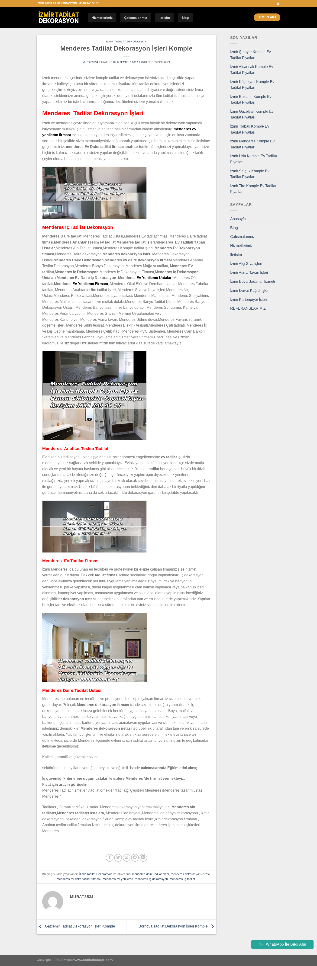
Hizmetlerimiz (102, 17)
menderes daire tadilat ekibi (150, 874)
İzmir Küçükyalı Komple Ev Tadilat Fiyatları (252, 85)
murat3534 (90, 62)
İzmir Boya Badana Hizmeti (252, 281)
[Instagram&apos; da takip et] (278, 3)
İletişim (164, 17)
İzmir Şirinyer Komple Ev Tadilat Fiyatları (250, 55)
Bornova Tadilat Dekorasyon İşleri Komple (174, 926)
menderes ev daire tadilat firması (79, 879)
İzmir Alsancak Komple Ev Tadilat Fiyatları (251, 70)
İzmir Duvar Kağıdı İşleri (249, 290)
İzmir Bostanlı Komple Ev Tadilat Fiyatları (251, 100)
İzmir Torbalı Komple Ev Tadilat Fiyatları (249, 129)
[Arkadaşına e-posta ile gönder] (126, 858)
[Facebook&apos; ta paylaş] (109, 858)
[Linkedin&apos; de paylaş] (143, 858)
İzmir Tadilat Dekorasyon (126, 41)
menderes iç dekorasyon (151, 879)
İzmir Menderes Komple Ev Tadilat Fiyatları (252, 144)
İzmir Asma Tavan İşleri (249, 273)
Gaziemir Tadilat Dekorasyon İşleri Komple (79, 926)
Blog (185, 17)
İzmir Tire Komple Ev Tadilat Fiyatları (253, 189)
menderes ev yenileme (118, 879)
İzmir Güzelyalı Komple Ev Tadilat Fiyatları (252, 114)
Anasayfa (238, 219)
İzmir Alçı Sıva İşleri (246, 264)
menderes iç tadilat (182, 879)
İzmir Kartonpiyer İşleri (248, 300)
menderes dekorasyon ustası (190, 874)
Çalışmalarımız (135, 17)
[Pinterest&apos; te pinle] (135, 858)
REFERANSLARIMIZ (248, 308)
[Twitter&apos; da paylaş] (118, 858)
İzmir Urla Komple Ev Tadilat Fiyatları (253, 159)
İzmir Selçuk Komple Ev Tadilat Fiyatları (249, 174)
